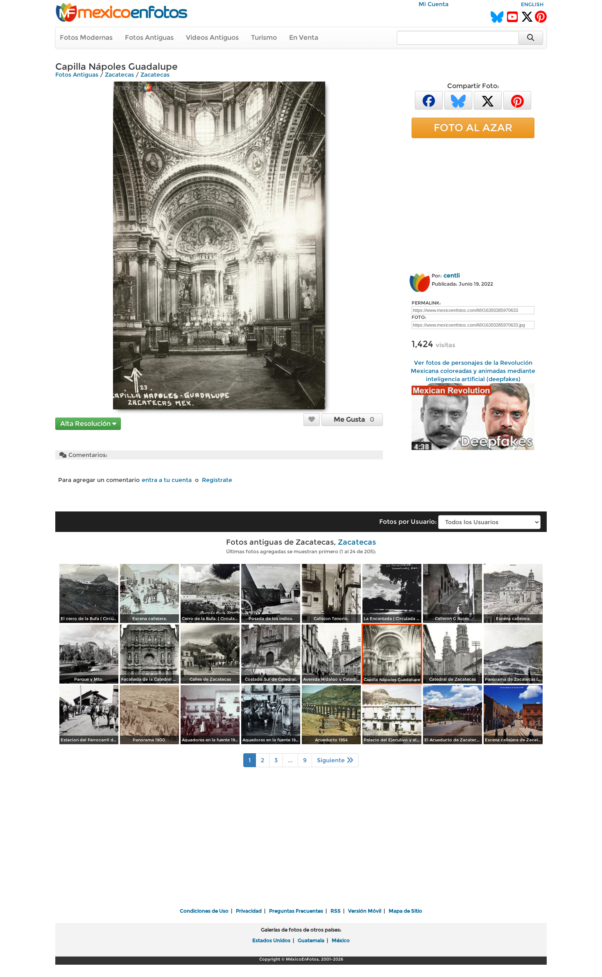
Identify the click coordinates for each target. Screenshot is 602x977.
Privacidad (249, 911)
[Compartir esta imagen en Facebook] (429, 100)
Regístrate (217, 480)
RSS (335, 911)
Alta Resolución (86, 423)
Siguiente (331, 760)
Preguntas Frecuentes (296, 911)
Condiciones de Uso (204, 911)
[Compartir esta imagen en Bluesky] (458, 100)
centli (452, 275)
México (341, 940)
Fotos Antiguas (149, 37)
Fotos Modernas (86, 37)
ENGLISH (532, 4)
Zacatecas (119, 74)
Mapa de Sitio (405, 911)
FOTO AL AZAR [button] (473, 127)
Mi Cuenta (433, 4)
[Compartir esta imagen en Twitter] (488, 100)
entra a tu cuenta (167, 480)
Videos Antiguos (212, 37)
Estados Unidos (271, 940)
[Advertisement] (473, 203)
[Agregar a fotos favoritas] (311, 419)
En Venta (303, 37)
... (290, 760)
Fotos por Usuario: (408, 521)
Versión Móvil (364, 911)
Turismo (264, 37)
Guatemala (311, 940)
